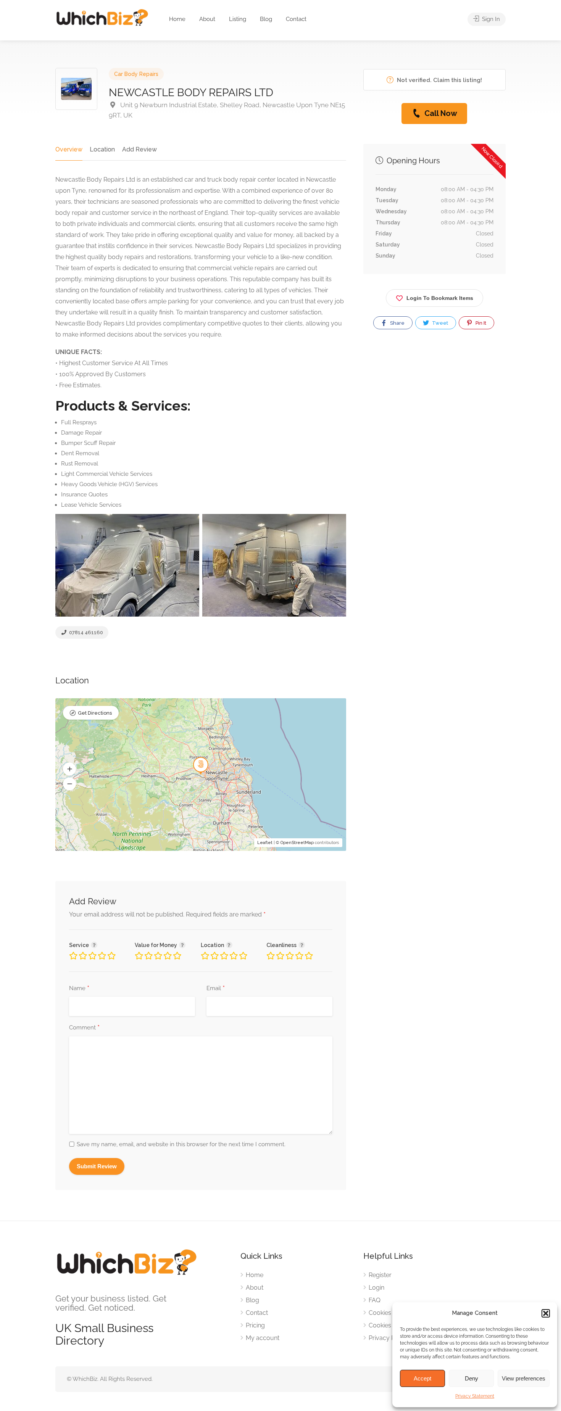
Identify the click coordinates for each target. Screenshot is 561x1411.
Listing (237, 19)
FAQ (374, 1300)
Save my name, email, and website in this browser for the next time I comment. (181, 1144)
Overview (68, 149)
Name (79, 988)
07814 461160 (85, 632)
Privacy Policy (388, 1338)
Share (397, 323)
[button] (546, 1313)
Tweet (439, 323)
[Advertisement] (434, 423)
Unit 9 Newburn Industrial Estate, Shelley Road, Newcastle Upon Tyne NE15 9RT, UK (227, 110)
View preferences (523, 1378)
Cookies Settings (392, 1325)
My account (262, 1338)
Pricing (255, 1325)
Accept (422, 1378)
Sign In (490, 19)
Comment (84, 1027)
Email (215, 988)
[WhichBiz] (102, 17)
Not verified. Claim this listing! (438, 80)
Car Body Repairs (136, 74)
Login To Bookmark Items (439, 298)
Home (177, 19)
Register (380, 1275)
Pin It (480, 323)
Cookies (380, 1312)
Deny (471, 1378)
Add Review (139, 149)
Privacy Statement (474, 1396)
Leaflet (264, 842)
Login (376, 1287)
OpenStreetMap (297, 842)
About (207, 19)
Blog (266, 19)
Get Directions (95, 713)
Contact (296, 19)
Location (102, 149)
